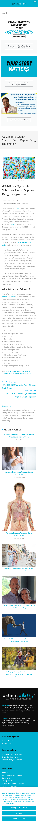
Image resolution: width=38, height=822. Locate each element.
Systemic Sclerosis (22, 203)
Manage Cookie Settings (19, 808)
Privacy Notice (7, 781)
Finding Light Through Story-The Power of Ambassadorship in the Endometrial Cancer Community (19, 674)
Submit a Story (7, 743)
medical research (15, 371)
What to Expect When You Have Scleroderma (19, 534)
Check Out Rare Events (10, 757)
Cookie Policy (9, 803)
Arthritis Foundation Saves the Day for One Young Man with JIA (19, 435)
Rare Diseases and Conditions (12, 775)
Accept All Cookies (19, 819)
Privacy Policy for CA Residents (13, 783)
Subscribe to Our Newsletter (12, 754)
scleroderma (15, 373)
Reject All (19, 813)
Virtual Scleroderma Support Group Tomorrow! (19, 473)
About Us (5, 773)
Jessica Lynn (6, 201)
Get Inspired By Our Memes (12, 760)
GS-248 (7, 371)
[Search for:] (12, 13)
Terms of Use (6, 778)
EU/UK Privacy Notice (9, 786)
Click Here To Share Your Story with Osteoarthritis (19, 47)
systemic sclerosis (25, 373)
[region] (19, 804)
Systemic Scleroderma (9, 203)
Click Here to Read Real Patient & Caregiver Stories (19, 83)
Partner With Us (7, 741)
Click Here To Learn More (19, 120)
